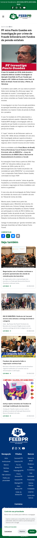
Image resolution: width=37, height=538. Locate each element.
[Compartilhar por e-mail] (18, 236)
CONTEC (31, 492)
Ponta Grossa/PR (18, 475)
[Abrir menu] (3, 17)
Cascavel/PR (18, 458)
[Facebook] (13, 7)
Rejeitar (22, 531)
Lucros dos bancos (31, 496)
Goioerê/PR (18, 479)
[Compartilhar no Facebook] (3, 236)
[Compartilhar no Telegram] (13, 236)
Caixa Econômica (30, 468)
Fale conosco (6, 474)
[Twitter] (20, 7)
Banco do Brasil (31, 459)
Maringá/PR (18, 483)
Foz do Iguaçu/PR (18, 466)
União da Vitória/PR (18, 493)
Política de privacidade (6, 479)
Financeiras (31, 479)
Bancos (6, 465)
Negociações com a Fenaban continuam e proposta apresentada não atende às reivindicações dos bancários (18, 273)
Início (6, 458)
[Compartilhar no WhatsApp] (8, 236)
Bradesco (31, 464)
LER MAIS (6, 286)
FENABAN (30, 489)
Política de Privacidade (10, 527)
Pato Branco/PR (18, 487)
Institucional (6, 461)
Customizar (8, 531)
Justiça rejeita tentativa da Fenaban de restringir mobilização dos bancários (17, 404)
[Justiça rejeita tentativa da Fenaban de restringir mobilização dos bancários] (18, 389)
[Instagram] (16, 7)
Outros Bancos (30, 484)
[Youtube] (24, 7)
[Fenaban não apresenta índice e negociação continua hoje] (18, 347)
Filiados (6, 471)
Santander (30, 476)
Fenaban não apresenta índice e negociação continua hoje (14, 362)
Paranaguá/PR (18, 470)
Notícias (6, 468)
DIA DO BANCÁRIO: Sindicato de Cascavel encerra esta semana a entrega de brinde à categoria (18, 318)
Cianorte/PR (18, 461)
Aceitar (32, 531)
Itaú (31, 473)
